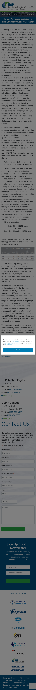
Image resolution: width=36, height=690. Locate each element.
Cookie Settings (9, 343)
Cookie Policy (15, 341)
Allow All (18, 350)
